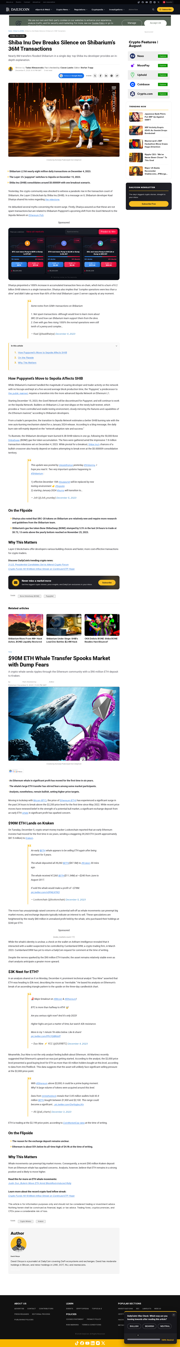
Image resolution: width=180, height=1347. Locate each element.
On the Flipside (26, 357)
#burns (60, 490)
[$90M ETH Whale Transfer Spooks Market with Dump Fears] (19, 1252)
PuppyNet (49, 596)
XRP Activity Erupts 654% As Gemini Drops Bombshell (156, 130)
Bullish (134, 1326)
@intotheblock (49, 1095)
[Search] (153, 9)
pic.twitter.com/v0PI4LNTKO (45, 892)
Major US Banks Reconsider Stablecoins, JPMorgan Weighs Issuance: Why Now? (156, 171)
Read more (15, 1270)
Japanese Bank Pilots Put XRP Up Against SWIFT (155, 117)
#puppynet (64, 481)
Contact (27, 2)
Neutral (165, 1326)
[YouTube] (147, 2)
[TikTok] (139, 2)
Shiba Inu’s (93, 444)
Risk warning (72, 1325)
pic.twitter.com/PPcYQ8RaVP (46, 1036)
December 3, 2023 (61, 1111)
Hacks (121, 1320)
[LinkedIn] (151, 2)
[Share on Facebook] (100, 75)
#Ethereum (70, 998)
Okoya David (16, 682)
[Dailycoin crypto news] (17, 9)
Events (18, 2)
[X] (158, 2)
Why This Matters (27, 362)
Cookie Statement (75, 1319)
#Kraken (85, 863)
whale (25, 812)
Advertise (36, 2)
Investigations (125, 1309)
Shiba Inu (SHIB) (18, 31)
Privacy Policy (94, 1319)
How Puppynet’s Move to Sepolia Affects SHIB (42, 352)
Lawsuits (146, 1309)
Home (10, 31)
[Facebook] (143, 2)
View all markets (35, 231)
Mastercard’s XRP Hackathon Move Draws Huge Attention (156, 144)
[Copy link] (117, 75)
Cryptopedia (82, 1309)
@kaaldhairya (66, 465)
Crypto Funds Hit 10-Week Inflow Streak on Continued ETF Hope (41, 568)
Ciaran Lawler (67, 68)
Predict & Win (108, 231)
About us (9, 2)
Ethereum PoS (36, 215)
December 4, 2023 (65, 333)
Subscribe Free (149, 204)
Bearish (149, 1326)
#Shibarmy (89, 465)
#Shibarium (37, 473)
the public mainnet (18, 393)
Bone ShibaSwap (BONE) (29, 596)
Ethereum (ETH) (68, 800)
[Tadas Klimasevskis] (10, 69)
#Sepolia (60, 486)
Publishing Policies (23, 1320)
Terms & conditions (91, 1325)
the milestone (52, 199)
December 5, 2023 (66, 497)
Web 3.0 (157, 1309)
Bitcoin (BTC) (40, 800)
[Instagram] (155, 2)
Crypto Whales (25, 1221)
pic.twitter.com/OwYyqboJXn (69, 1104)
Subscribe (166, 9)
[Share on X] (95, 75)
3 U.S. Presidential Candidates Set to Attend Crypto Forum (38, 564)
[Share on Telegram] (111, 75)
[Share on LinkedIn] (106, 75)
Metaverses (123, 1325)
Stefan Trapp (87, 68)
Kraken (29, 838)
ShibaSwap (14, 440)
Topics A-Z (97, 1309)
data (74, 1122)
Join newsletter (49, 2)
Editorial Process (41, 1314)
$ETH (42, 850)
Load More (64, 1284)
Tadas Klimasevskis (34, 68)
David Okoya (15, 1256)
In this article (17, 346)
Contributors (46, 1309)
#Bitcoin (58, 998)
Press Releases (21, 1314)
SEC (137, 1309)
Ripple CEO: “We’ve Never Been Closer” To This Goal (156, 157)
